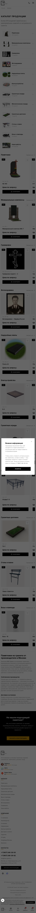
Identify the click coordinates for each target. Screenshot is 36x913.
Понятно (18, 469)
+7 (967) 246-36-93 (22, 463)
